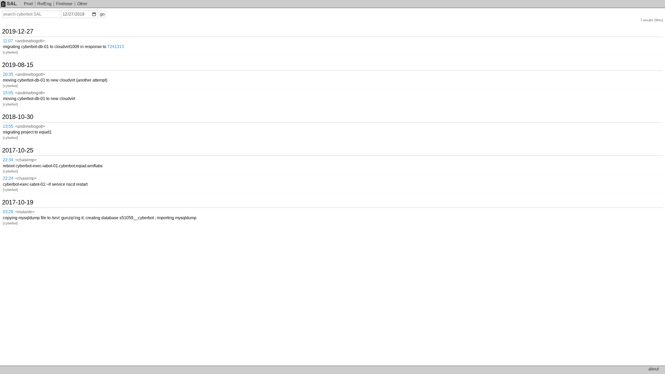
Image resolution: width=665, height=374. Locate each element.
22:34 (8, 160)
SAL (12, 3)
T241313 (115, 46)
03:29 (8, 212)
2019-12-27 (17, 31)
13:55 (8, 126)
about (653, 369)
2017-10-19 (17, 202)
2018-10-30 (17, 117)
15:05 (8, 93)
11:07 (8, 41)
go (102, 14)
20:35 (8, 74)
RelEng (44, 4)
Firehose (64, 4)
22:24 (8, 178)
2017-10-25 (17, 150)
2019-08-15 (17, 65)
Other (82, 4)
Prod (28, 4)
